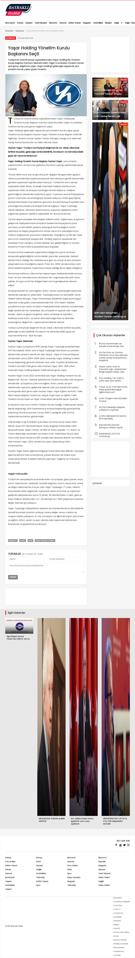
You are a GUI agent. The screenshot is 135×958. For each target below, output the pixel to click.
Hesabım (117, 921)
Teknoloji (40, 877)
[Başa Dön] (130, 953)
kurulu (22, 540)
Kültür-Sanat (11, 865)
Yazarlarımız (119, 951)
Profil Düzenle (119, 947)
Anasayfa (118, 898)
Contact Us (118, 913)
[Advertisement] (46, 533)
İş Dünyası (10, 38)
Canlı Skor (118, 905)
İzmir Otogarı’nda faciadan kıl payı (111, 399)
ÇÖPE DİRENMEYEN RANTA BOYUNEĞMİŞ (110, 417)
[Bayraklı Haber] (18, 15)
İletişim (116, 924)
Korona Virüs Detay (121, 932)
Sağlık (39, 869)
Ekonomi (71, 857)
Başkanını (13, 540)
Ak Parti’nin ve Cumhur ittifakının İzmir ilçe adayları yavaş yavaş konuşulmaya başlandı (111, 356)
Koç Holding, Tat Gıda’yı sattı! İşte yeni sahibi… (109, 379)
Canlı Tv (117, 909)
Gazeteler (117, 917)
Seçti (30, 540)
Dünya (8, 857)
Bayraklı (102, 861)
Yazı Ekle (117, 955)
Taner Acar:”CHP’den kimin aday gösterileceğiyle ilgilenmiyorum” (111, 389)
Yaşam (8, 881)
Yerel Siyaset (104, 873)
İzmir (38, 861)
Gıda (69, 869)
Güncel (123, 80)
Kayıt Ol (117, 928)
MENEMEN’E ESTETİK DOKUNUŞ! (107, 435)
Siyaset (39, 865)
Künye (116, 936)
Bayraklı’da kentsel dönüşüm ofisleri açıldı (108, 426)
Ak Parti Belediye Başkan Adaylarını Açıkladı (110, 408)
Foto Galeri (10, 861)
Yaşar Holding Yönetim (45, 540)
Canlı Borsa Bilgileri (122, 901)
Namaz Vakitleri (120, 940)
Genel (8, 869)
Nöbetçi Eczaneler (121, 944)
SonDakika (41, 873)
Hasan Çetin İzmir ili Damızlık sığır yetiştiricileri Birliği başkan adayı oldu (111, 368)
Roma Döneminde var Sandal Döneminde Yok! (109, 344)
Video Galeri (104, 877)
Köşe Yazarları (73, 877)
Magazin (102, 865)
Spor (69, 873)
